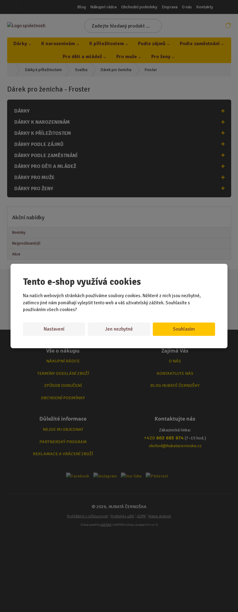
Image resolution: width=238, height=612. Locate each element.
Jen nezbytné (119, 329)
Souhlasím (184, 329)
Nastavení (54, 329)
